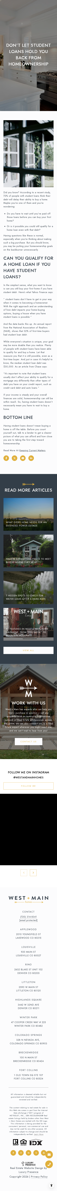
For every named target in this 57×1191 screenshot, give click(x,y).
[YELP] (36, 1153)
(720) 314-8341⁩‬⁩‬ (28, 916)
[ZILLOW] (43, 1153)
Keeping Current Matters (32, 450)
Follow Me (28, 786)
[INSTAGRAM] (21, 1153)
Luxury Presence (28, 1172)
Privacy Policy (39, 1177)
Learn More (38, 1134)
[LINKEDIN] (28, 1153)
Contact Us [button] (28, 741)
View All (28, 650)
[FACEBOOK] (13, 1153)
